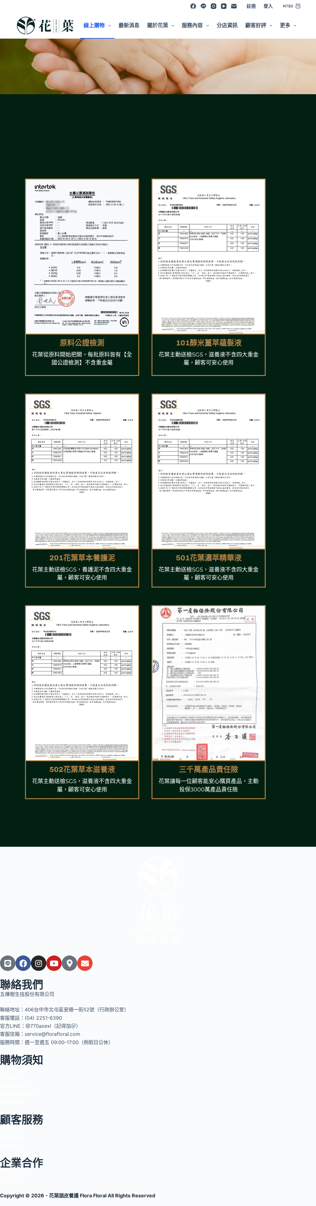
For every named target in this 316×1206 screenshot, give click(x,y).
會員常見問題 (15, 1069)
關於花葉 (157, 25)
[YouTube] (224, 6)
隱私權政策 (12, 1137)
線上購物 (94, 25)
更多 (285, 25)
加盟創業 (10, 1181)
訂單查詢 (10, 1077)
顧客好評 (255, 25)
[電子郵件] (234, 6)
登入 (268, 6)
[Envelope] (85, 963)
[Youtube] (54, 963)
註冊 (251, 6)
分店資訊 (227, 25)
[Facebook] (193, 6)
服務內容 (192, 25)
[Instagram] (213, 6)
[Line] (203, 6)
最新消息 (128, 25)
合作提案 (10, 1172)
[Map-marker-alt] (69, 963)
